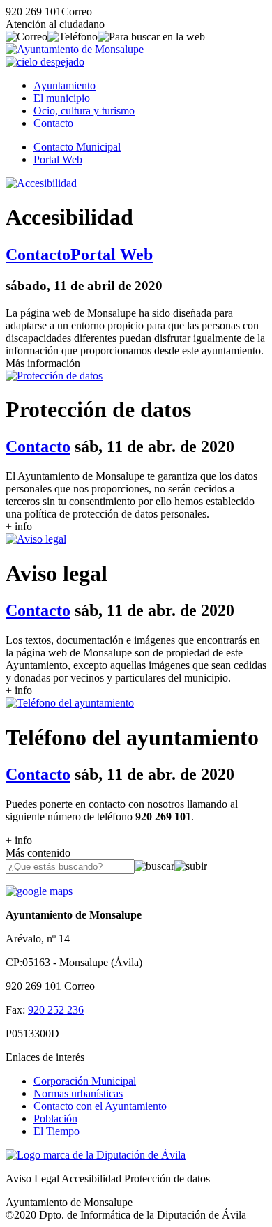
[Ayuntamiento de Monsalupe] (75, 49)
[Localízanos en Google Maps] (39, 891)
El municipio (61, 98)
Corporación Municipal (84, 1081)
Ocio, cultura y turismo (84, 110)
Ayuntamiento (64, 85)
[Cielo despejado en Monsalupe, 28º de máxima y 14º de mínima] (45, 62)
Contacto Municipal (77, 147)
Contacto (53, 123)
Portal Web (57, 159)
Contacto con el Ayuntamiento (100, 1106)
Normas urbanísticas (78, 1093)
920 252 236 (56, 1010)
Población (55, 1118)
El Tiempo (56, 1131)
